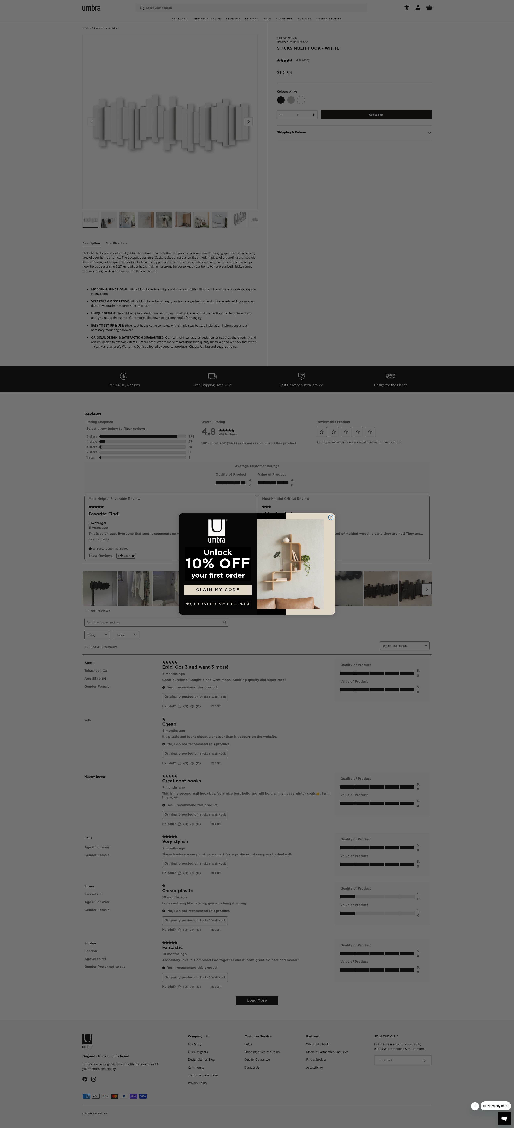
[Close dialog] (330, 517)
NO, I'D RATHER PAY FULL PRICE (218, 604)
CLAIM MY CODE (218, 590)
